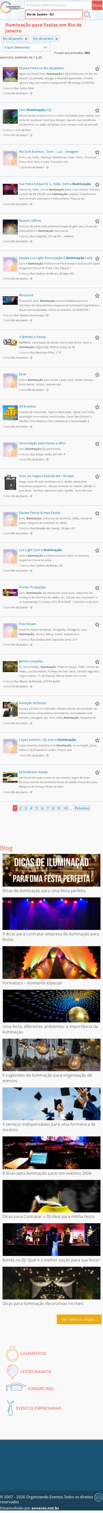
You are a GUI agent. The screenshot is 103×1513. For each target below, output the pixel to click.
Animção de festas (32, 703)
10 (65, 808)
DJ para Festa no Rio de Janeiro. (42, 68)
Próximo (82, 808)
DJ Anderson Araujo (33, 772)
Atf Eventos (27, 406)
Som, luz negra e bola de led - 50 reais (46, 476)
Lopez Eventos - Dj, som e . (48, 739)
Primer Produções (32, 587)
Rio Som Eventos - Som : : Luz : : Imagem (48, 151)
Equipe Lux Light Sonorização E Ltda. (56, 258)
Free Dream (27, 624)
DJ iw (22, 374)
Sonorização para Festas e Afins (42, 443)
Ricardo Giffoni (30, 220)
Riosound (26, 295)
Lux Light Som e (40, 550)
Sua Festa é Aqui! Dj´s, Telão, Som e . (55, 184)
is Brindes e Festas (32, 337)
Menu (97, 5)
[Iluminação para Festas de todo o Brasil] (26, 39)
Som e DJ (35, 110)
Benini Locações (31, 661)
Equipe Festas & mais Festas (39, 512)
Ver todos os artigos (78, 1319)
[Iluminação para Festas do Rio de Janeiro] (56, 39)
